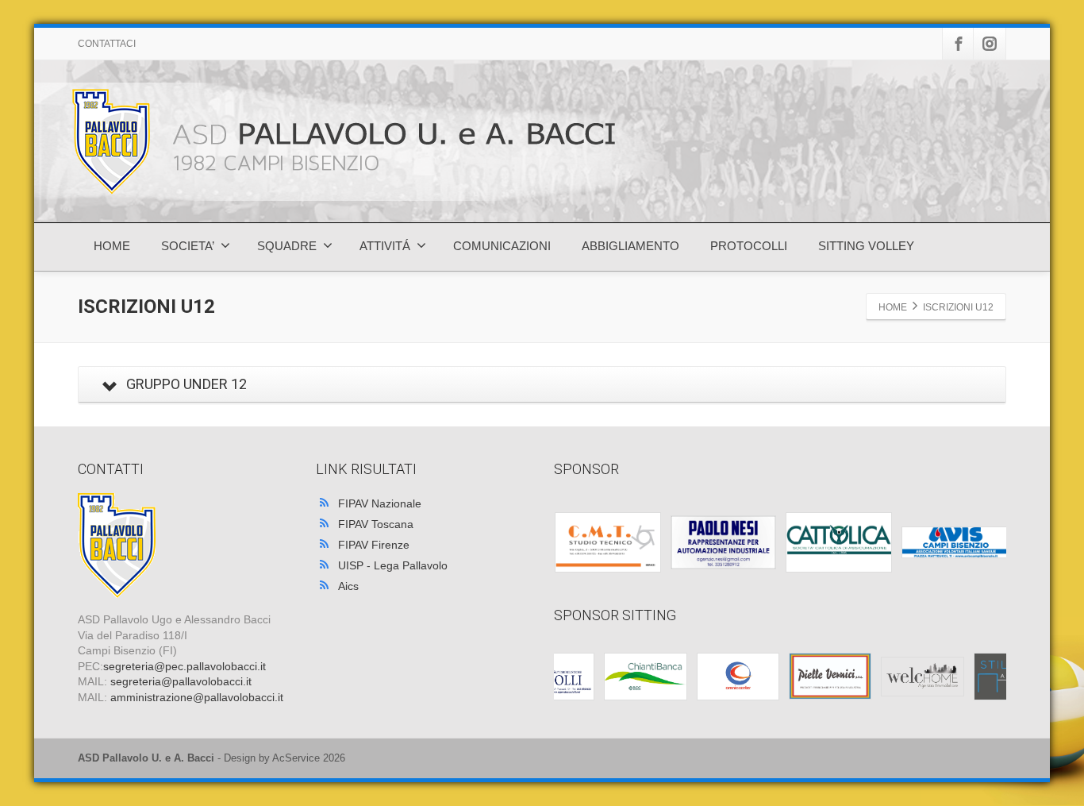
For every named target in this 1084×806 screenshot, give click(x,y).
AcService (296, 758)
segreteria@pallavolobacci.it (181, 681)
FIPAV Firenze (373, 544)
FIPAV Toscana (375, 524)
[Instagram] (989, 44)
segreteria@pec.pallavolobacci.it (184, 666)
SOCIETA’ (187, 246)
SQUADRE (287, 246)
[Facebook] (958, 44)
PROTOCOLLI (748, 246)
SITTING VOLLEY (866, 246)
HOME (112, 246)
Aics (348, 586)
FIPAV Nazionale (379, 503)
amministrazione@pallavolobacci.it (196, 697)
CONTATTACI (107, 43)
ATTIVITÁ (384, 246)
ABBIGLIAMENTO (630, 246)
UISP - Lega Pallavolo (393, 565)
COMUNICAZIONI (502, 246)
